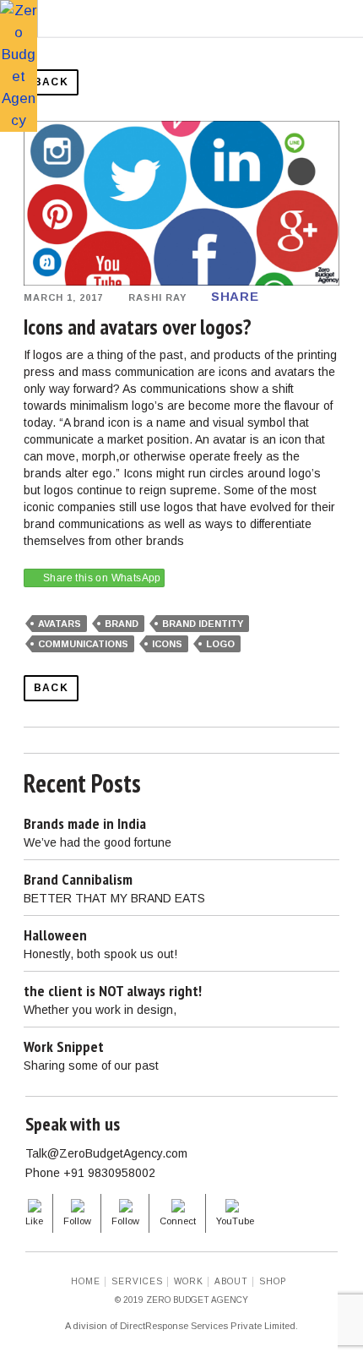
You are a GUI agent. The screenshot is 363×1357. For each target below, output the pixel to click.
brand (121, 624)
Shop (272, 1281)
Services (137, 1281)
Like (34, 1221)
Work (188, 1281)
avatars (59, 624)
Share (234, 296)
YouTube (235, 1221)
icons (167, 644)
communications (83, 644)
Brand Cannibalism (78, 879)
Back (51, 82)
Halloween (55, 935)
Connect (178, 1221)
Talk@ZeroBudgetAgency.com (106, 1153)
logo (220, 644)
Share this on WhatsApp (102, 578)
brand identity (202, 624)
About (231, 1281)
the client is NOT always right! (113, 990)
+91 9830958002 (109, 1173)
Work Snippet (64, 1046)
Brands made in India (85, 823)
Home (85, 1281)
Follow (77, 1221)
